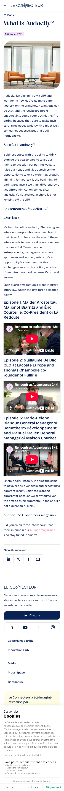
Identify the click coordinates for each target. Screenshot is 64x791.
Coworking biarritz (20, 640)
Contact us (15, 682)
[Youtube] (25, 627)
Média (12, 663)
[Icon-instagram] (53, 627)
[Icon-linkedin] (11, 627)
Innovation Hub (18, 650)
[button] (8, 559)
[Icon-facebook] (39, 627)
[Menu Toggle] (4, 5)
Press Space (16, 672)
